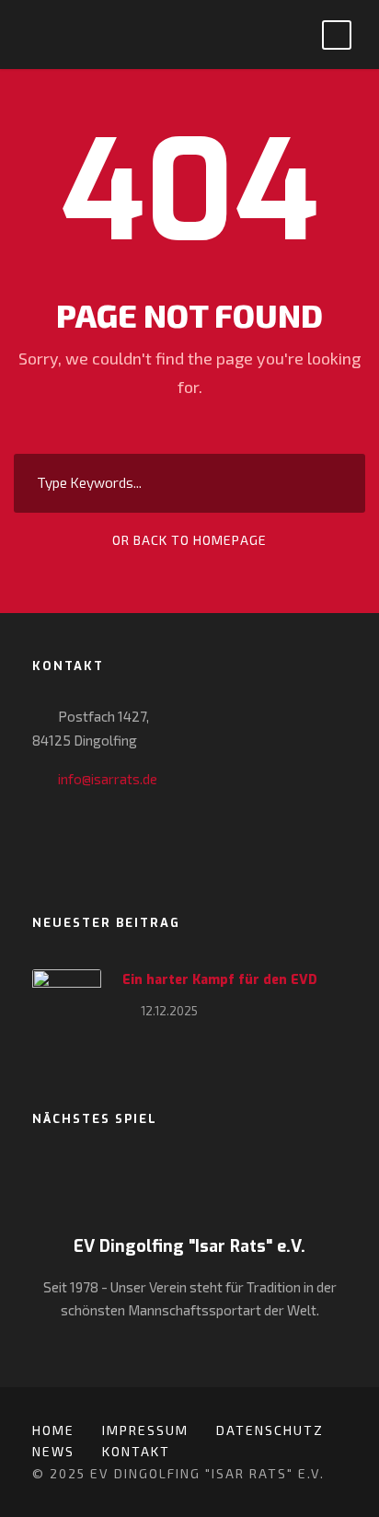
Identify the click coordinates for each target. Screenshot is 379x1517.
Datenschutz (270, 1430)
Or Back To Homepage (189, 540)
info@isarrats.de (107, 778)
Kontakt (136, 1451)
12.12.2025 (169, 1010)
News (53, 1451)
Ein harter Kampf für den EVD (219, 980)
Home (53, 1430)
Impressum (145, 1430)
